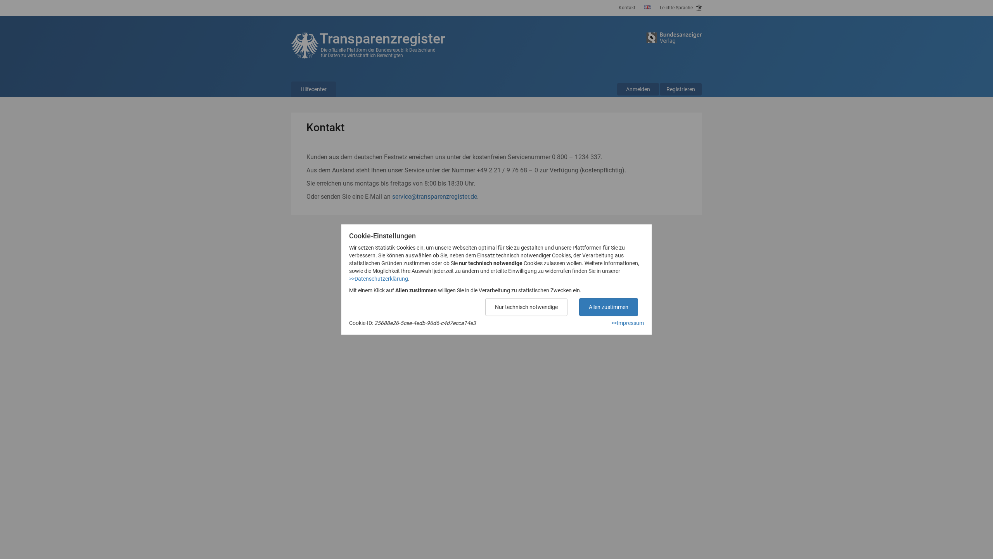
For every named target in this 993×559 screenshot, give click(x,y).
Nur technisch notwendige (526, 307)
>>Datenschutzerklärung (378, 279)
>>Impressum (627, 323)
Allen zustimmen (608, 307)
